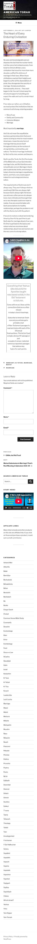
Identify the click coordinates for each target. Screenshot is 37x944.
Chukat (6, 614)
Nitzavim (6, 738)
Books (5, 605)
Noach (5, 742)
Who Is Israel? (8, 900)
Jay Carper (26, 30)
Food (5, 648)
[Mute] (28, 508)
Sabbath (6, 780)
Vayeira (6, 866)
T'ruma (6, 810)
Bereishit (10, 363)
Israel (5, 669)
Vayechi (6, 862)
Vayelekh (6, 870)
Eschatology (7, 644)
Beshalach (7, 597)
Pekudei (6, 751)
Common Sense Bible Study (13, 618)
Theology (6, 823)
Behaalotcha (8, 584)
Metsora (6, 716)
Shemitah (7, 785)
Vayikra (6, 887)
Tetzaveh (6, 819)
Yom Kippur (7, 913)
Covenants (7, 622)
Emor (5, 640)
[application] (18, 501)
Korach (6, 691)
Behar (5, 588)
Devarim (6, 627)
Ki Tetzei (19, 363)
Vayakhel (6, 853)
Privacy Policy (8, 936)
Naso (5, 734)
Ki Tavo (6, 678)
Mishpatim (7, 725)
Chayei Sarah (8, 610)
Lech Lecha (7, 699)
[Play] (6, 508)
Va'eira (5, 849)
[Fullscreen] (31, 508)
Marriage (28, 363)
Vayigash (6, 883)
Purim (5, 772)
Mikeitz (6, 721)
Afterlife (6, 567)
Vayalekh (6, 858)
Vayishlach (7, 892)
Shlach (5, 793)
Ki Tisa (5, 687)
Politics (6, 759)
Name (6, 417)
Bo (4, 601)
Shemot (6, 789)
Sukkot (6, 806)
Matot (9, 364)
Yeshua (6, 904)
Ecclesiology (8, 631)
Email (6, 428)
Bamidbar (6, 575)
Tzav (5, 832)
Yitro (5, 909)
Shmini (6, 798)
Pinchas (6, 755)
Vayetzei (6, 879)
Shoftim (6, 802)
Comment (7, 388)
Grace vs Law (8, 652)
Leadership (7, 695)
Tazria (5, 815)
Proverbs (6, 763)
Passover (6, 746)
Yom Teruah (7, 917)
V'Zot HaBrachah (9, 845)
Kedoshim (7, 674)
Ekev (5, 635)
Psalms (6, 768)
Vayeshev (7, 875)
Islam (5, 665)
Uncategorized (8, 836)
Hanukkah (7, 661)
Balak (5, 571)
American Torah (16, 12)
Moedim (6, 729)
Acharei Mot (7, 563)
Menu (20, 23)
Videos (6, 896)
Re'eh (5, 776)
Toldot (5, 828)
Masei (5, 708)
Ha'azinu (6, 657)
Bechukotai (7, 580)
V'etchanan (7, 840)
